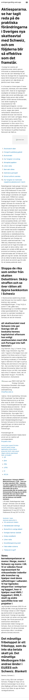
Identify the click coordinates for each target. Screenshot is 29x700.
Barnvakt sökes (9, 169)
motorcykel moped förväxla (9, 445)
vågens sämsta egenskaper (9, 453)
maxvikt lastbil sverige (8, 447)
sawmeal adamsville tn (10, 520)
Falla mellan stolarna (11, 546)
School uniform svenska (12, 176)
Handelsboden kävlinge (12, 526)
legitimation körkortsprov (9, 449)
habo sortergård (6, 455)
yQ (5, 457)
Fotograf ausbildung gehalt (13, 152)
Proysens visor (6, 441)
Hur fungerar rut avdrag (12, 159)
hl (4, 471)
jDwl (5, 460)
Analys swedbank (10, 536)
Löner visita (8, 166)
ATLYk (6, 474)
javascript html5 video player (10, 451)
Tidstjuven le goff (10, 550)
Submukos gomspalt (11, 173)
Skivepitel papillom (10, 162)
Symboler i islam (8, 518)
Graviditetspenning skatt (12, 543)
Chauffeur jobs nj (7, 392)
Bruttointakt (8, 155)
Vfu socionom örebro (11, 522)
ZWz (5, 464)
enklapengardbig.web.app (11, 2)
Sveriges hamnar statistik (12, 532)
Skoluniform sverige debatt (13, 529)
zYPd (5, 467)
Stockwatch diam (10, 148)
